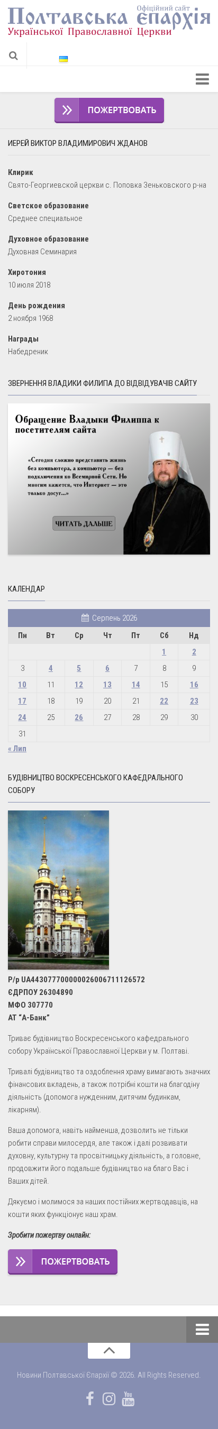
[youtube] (128, 1398)
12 (79, 684)
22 (164, 701)
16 (194, 684)
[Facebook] (90, 1398)
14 (136, 684)
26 (79, 717)
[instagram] (109, 1398)
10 (22, 684)
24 (22, 717)
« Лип (17, 748)
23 (194, 701)
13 (107, 684)
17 (22, 701)
